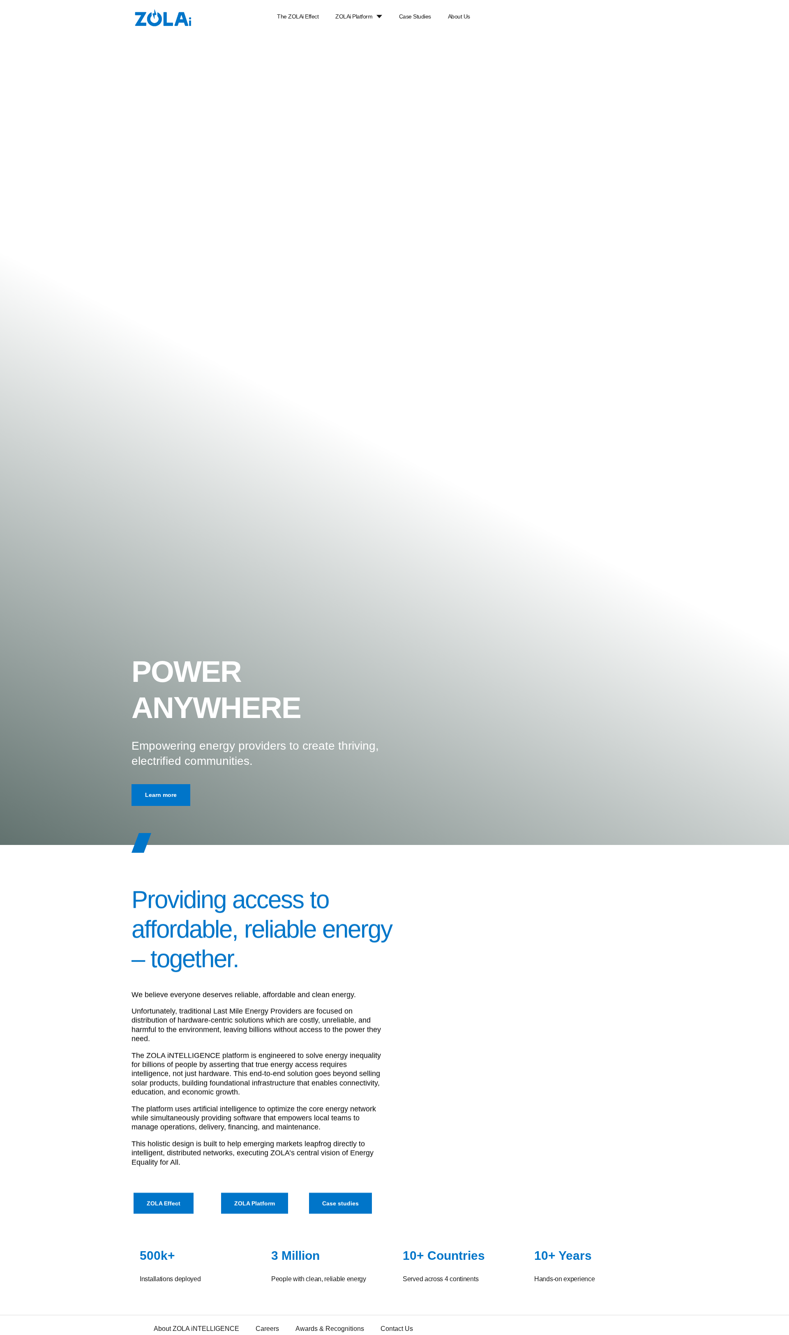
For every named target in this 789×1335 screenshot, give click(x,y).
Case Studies (415, 16)
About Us (459, 16)
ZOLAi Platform (353, 16)
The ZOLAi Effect (297, 16)
